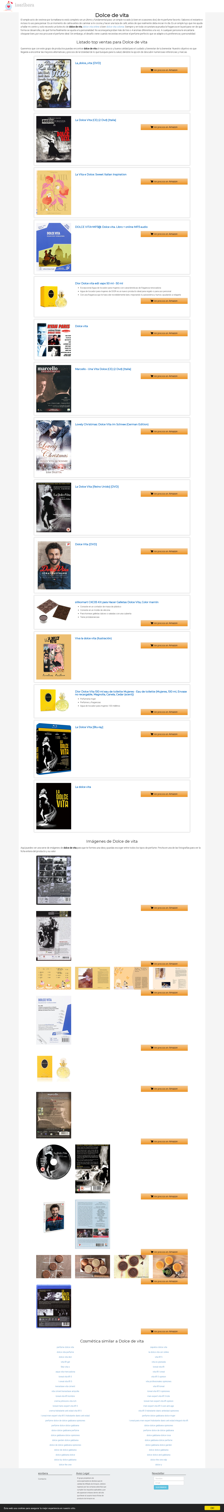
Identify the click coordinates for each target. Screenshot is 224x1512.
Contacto (42, 1479)
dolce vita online (91, 26)
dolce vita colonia (115, 26)
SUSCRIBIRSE (161, 1487)
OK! (212, 1508)
